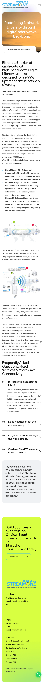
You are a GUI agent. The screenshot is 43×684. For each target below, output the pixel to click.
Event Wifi (10, 651)
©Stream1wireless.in (14, 668)
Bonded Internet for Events (16, 648)
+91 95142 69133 (12, 623)
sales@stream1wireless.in (16, 630)
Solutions (16, 50)
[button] (38, 674)
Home (10, 50)
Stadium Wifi (11, 655)
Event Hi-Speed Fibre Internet (17, 641)
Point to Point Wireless (15, 644)
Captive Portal (11, 658)
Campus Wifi (11, 662)
